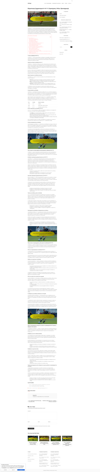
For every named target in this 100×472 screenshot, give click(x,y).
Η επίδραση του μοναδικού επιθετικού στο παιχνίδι (35, 50)
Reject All (13, 469)
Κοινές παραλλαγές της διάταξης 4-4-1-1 (33, 41)
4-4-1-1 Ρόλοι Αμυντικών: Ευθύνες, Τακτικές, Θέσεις (37, 386)
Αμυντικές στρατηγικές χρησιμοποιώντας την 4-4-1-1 (35, 44)
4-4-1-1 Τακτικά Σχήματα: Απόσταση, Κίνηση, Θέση (37, 385)
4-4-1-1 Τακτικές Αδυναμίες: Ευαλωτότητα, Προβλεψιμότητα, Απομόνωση (40, 384)
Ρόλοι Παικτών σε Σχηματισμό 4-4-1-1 (65, 37)
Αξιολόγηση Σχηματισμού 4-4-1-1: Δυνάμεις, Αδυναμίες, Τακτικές (66, 30)
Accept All (21, 469)
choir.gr (29, 3)
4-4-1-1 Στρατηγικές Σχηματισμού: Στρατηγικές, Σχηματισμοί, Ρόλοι (56, 443)
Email (39, 421)
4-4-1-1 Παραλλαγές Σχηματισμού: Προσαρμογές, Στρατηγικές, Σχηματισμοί (67, 444)
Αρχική (63, 3)
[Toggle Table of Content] (50, 37)
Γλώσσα (69, 3)
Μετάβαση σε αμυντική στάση (32, 52)
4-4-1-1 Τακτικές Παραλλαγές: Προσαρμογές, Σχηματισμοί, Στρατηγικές (66, 22)
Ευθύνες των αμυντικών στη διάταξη (33, 48)
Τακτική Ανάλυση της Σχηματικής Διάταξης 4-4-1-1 (66, 41)
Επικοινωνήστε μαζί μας (56, 3)
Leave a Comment (35, 388)
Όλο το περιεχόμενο (47, 3)
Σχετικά (66, 3)
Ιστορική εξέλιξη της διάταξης (32, 40)
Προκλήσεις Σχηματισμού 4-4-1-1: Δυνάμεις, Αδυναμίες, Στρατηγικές (49, 401)
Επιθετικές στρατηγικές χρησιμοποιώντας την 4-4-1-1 (35, 43)
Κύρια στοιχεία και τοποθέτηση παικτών (33, 39)
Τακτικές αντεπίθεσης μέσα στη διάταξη (33, 45)
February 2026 (62, 52)
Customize (5, 469)
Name (29, 421)
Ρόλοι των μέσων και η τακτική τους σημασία (34, 49)
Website (49, 421)
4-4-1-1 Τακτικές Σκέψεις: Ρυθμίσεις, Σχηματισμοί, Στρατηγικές (65, 32)
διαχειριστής (35, 395)
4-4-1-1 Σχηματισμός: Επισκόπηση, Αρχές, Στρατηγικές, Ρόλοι (35, 401)
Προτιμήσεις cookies (30, 455)
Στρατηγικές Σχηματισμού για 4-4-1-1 (65, 39)
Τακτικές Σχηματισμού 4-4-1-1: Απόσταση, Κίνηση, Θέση (44, 443)
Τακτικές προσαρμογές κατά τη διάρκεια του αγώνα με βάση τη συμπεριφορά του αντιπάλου (39, 53)
